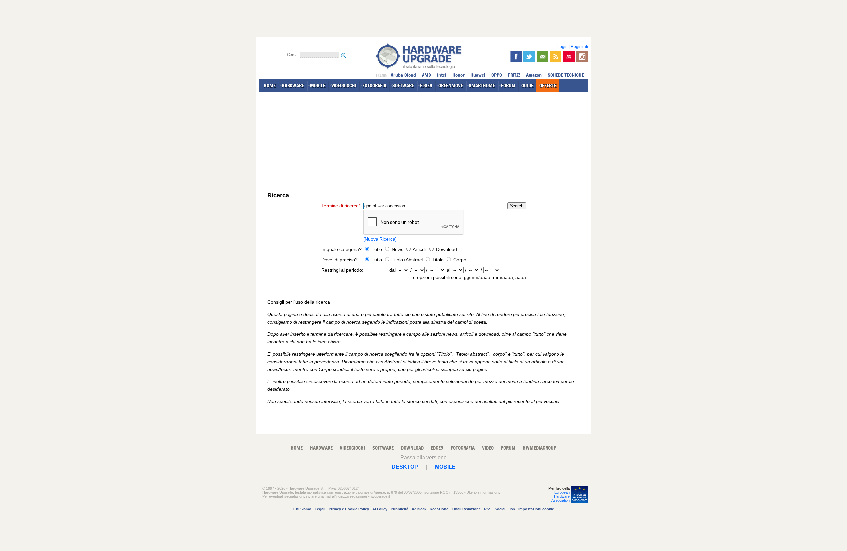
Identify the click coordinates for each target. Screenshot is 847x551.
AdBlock (419, 509)
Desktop (405, 467)
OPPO (496, 75)
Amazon (534, 75)
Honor (458, 75)
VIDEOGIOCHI (343, 85)
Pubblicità (399, 509)
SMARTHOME (482, 85)
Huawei (477, 75)
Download (446, 249)
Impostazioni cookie (536, 509)
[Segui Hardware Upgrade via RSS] (555, 56)
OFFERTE (547, 85)
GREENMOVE (450, 85)
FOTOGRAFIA (374, 85)
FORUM (508, 85)
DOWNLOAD (412, 447)
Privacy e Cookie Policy (349, 509)
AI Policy (379, 509)
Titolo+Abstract (406, 259)
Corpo (459, 259)
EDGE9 (426, 85)
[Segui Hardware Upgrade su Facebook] (516, 56)
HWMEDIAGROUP (539, 447)
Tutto (376, 249)
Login (562, 46)
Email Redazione (466, 509)
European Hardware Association (560, 496)
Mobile (445, 467)
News (397, 249)
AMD (426, 75)
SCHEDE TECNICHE (566, 75)
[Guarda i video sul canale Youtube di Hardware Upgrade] (569, 56)
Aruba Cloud (403, 75)
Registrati (579, 46)
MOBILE (317, 85)
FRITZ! (514, 75)
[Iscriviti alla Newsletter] (542, 56)
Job (512, 509)
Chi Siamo (302, 509)
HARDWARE (293, 85)
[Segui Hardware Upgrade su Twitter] (529, 56)
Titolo (437, 259)
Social (500, 509)
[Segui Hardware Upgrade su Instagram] (582, 56)
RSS (487, 509)
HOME (270, 85)
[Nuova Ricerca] (380, 239)
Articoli (420, 249)
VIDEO (488, 447)
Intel (441, 75)
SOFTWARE (403, 85)
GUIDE (527, 85)
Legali (320, 509)
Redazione (439, 509)
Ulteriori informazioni (483, 492)
